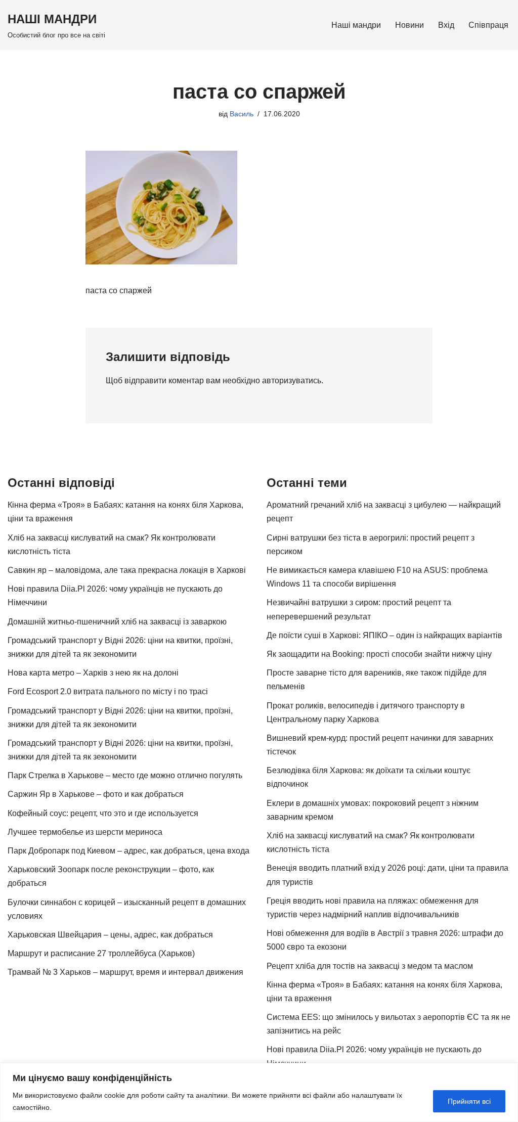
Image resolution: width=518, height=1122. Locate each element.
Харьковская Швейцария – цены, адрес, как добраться (110, 934)
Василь (241, 114)
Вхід (446, 25)
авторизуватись (291, 380)
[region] (259, 1092)
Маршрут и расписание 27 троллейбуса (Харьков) (101, 953)
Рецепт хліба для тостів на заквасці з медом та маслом (370, 966)
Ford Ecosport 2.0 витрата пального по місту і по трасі (108, 691)
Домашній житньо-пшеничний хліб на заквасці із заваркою (117, 621)
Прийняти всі (469, 1101)
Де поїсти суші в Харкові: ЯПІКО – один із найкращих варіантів (384, 635)
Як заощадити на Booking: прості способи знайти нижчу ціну (379, 654)
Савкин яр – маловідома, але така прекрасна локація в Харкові (127, 570)
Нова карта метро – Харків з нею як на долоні (93, 672)
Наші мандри (356, 25)
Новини (409, 25)
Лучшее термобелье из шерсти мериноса (85, 832)
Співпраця (488, 25)
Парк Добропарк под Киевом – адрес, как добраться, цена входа (128, 850)
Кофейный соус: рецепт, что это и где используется (103, 813)
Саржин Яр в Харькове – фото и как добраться (96, 794)
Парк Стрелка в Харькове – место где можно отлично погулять (125, 775)
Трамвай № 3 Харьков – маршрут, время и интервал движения (125, 972)
